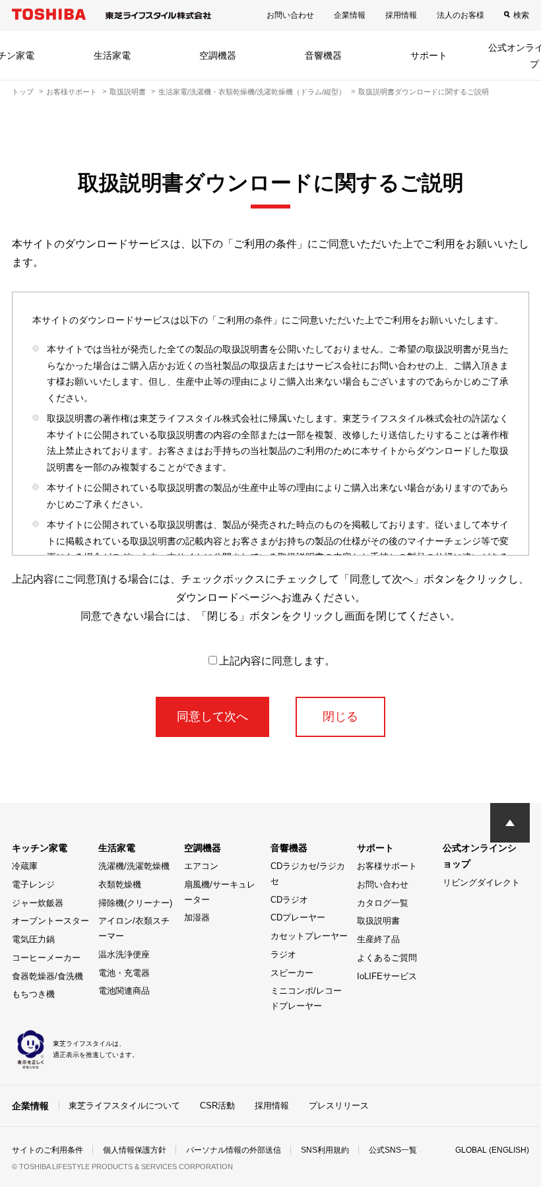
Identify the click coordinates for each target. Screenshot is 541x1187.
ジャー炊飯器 (37, 903)
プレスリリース (339, 1105)
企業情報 (350, 15)
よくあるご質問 (387, 958)
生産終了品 (378, 939)
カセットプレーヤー (309, 936)
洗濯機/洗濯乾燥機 (134, 866)
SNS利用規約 (325, 1150)
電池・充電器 (124, 973)
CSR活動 (217, 1105)
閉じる (340, 716)
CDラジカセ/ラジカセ (307, 873)
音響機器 (323, 55)
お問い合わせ (290, 15)
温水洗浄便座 (124, 954)
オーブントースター (50, 921)
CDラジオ (289, 900)
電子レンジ (33, 884)
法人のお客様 (460, 15)
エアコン (201, 866)
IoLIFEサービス (387, 976)
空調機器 (217, 55)
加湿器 (197, 917)
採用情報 (401, 15)
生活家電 (112, 55)
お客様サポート (71, 92)
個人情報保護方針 (134, 1150)
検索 (521, 15)
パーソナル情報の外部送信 (233, 1150)
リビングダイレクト (481, 882)
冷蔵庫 (25, 866)
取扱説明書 (128, 92)
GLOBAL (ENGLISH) (492, 1150)
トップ (23, 92)
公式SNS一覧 (393, 1150)
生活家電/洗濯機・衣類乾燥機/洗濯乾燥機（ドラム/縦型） (252, 92)
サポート (428, 55)
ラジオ (283, 954)
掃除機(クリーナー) (135, 903)
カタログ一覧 (382, 903)
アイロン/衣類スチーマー (134, 928)
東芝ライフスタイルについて (124, 1105)
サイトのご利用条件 (47, 1150)
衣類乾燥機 (119, 884)
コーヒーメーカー (46, 958)
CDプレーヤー (297, 917)
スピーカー (291, 973)
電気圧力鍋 (33, 939)
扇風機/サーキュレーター (219, 892)
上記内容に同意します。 (277, 660)
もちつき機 (33, 994)
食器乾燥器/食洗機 (47, 976)
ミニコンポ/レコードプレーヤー (306, 998)
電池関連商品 (124, 991)
